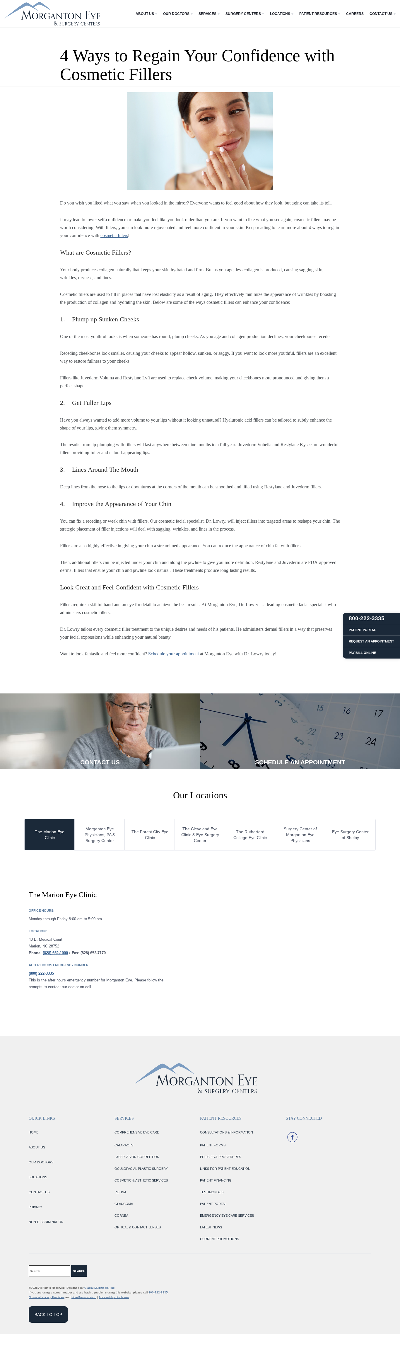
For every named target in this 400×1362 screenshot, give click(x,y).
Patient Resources (318, 14)
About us (37, 1147)
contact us (39, 1192)
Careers (355, 14)
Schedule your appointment (173, 653)
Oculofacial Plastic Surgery (141, 1168)
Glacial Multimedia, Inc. (99, 1287)
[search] (99, 1271)
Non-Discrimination (83, 1297)
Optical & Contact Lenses (137, 1227)
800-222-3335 (158, 1292)
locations (38, 1177)
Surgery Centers (243, 14)
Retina (120, 1192)
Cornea (121, 1215)
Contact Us (381, 14)
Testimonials (211, 1192)
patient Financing (216, 1180)
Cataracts (123, 1145)
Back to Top (48, 1314)
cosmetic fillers (114, 235)
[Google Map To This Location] (288, 940)
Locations (280, 14)
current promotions (219, 1239)
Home (33, 1132)
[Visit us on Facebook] (292, 1137)
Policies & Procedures (220, 1157)
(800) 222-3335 (41, 973)
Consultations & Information (226, 1132)
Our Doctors (176, 14)
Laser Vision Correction (136, 1157)
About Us (145, 14)
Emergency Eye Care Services (227, 1215)
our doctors (41, 1162)
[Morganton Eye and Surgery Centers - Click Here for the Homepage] (52, 14)
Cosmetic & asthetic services (141, 1180)
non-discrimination (46, 1222)
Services (207, 14)
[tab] (49, 834)
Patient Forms (212, 1145)
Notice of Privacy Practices (46, 1297)
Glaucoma (123, 1204)
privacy (35, 1207)
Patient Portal (213, 1204)
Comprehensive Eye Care (136, 1132)
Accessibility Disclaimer (114, 1297)
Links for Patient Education (225, 1168)
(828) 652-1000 (55, 953)
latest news (211, 1227)
